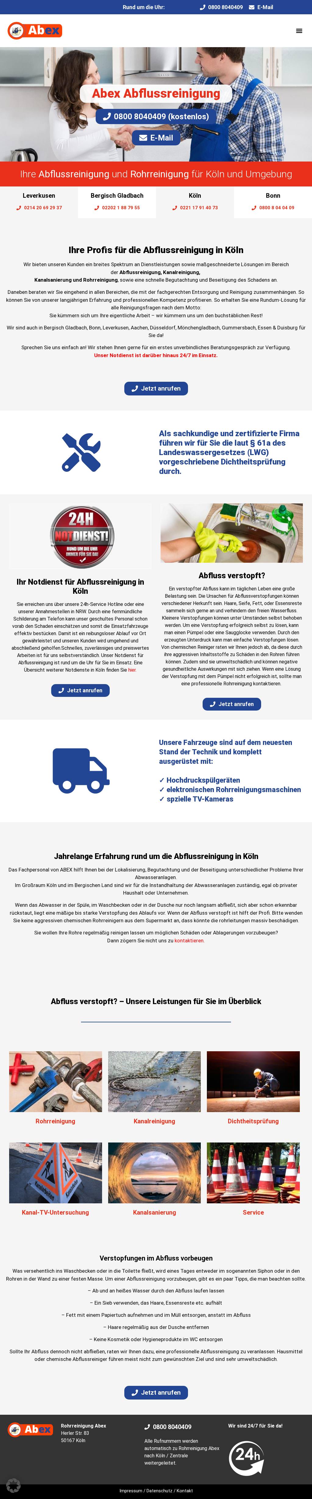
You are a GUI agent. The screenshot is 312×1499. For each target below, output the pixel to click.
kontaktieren (189, 940)
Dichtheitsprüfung (253, 1121)
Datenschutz (159, 1491)
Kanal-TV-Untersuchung (55, 1212)
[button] (299, 31)
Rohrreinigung (55, 1121)
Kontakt (185, 1491)
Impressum (130, 1491)
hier (132, 670)
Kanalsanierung (154, 1212)
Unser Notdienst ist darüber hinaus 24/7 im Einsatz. (156, 355)
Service (253, 1212)
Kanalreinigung (154, 1121)
